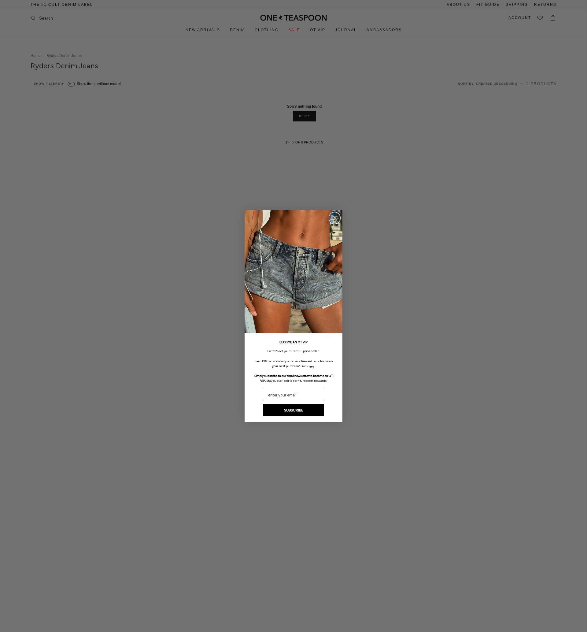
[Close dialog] (334, 218)
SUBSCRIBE (293, 410)
